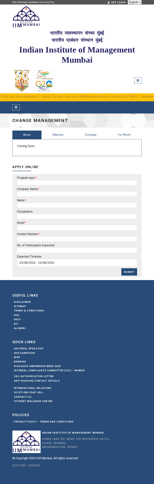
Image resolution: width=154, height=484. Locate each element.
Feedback (33, 2)
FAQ (14, 2)
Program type (26, 178)
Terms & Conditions (29, 310)
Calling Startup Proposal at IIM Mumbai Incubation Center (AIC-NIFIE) (78, 96)
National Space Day (29, 348)
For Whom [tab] (124, 134)
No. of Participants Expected (35, 245)
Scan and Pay (47, 2)
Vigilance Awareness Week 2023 (37, 366)
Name (21, 200)
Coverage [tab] (91, 134)
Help (17, 319)
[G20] (44, 80)
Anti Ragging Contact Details (37, 380)
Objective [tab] (57, 134)
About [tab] (27, 134)
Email (20, 223)
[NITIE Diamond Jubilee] (21, 80)
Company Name (27, 189)
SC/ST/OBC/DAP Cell (29, 392)
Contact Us (22, 396)
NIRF (17, 357)
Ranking (20, 361)
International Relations (32, 388)
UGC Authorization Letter (34, 376)
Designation (25, 211)
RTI (16, 323)
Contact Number (27, 234)
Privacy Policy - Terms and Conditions (43, 421)
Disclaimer (22, 302)
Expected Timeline (29, 256)
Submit (129, 271)
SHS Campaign (24, 353)
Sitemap (22, 2)
